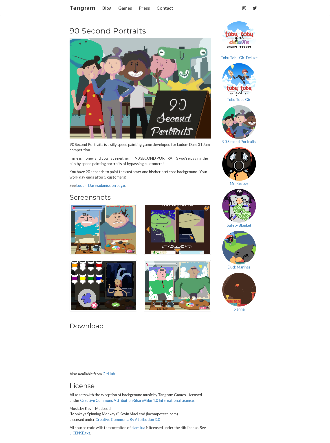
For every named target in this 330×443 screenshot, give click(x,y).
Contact (165, 8)
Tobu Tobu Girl (239, 99)
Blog (107, 8)
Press (144, 8)
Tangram (82, 7)
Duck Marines (239, 267)
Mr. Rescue (239, 183)
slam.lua (138, 427)
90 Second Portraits (239, 141)
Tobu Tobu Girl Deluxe (239, 57)
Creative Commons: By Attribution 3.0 (127, 419)
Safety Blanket (239, 225)
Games (125, 8)
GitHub (109, 373)
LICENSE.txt (80, 433)
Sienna (239, 309)
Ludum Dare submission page (100, 185)
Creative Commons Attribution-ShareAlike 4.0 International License (137, 400)
